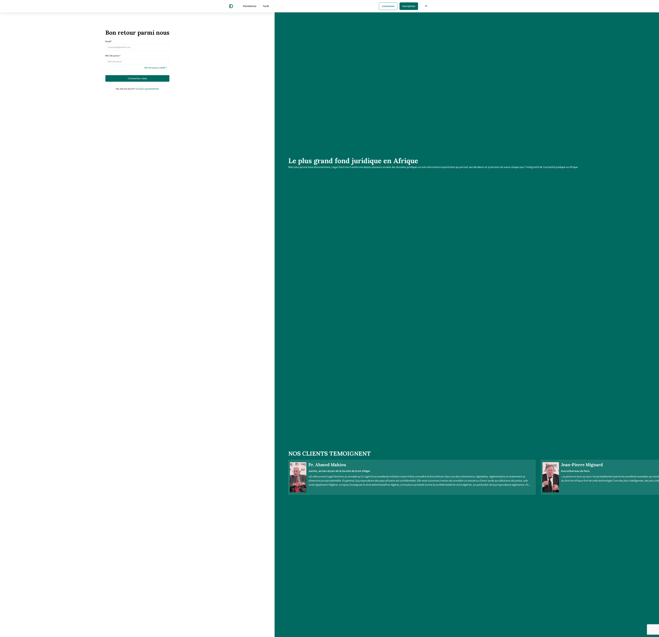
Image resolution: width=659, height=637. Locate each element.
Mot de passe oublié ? (155, 68)
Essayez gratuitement (147, 89)
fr (426, 6)
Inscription (408, 6)
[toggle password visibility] (167, 61)
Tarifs (266, 6)
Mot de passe (113, 55)
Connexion (388, 6)
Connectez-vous (137, 78)
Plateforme (249, 6)
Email (108, 41)
